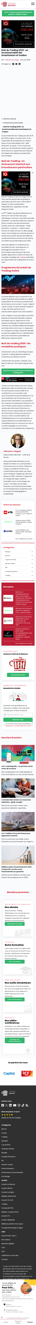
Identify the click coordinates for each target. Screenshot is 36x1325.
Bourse (7, 556)
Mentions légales (7, 1243)
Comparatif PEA (7, 1208)
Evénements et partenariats (12, 1172)
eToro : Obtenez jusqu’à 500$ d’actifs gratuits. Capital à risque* (18, 13)
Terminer (30, 1322)
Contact (4, 1259)
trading (22, 257)
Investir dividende (8, 1220)
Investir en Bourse (8, 1184)
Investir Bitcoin (6, 1188)
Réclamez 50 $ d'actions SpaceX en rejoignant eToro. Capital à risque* (24, 610)
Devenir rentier (10, 563)
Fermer (6, 1322)
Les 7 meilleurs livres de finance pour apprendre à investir (15, 834)
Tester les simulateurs (14, 999)
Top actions (5, 1145)
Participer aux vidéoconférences (15, 1040)
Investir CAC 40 (7, 1200)
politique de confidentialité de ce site (18, 726)
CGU (3, 1247)
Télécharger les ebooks (14, 924)
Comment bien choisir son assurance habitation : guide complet (16, 801)
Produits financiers (11, 571)
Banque (7, 552)
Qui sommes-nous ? (9, 1236)
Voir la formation (14, 961)
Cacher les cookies (18, 1322)
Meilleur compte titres (9, 1212)
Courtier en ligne (7, 1192)
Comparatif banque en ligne (12, 1228)
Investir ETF (5, 1216)
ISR (6, 567)
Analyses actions (7, 1149)
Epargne (4, 1141)
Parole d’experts (7, 1168)
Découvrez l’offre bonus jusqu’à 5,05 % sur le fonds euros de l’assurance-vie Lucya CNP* (24, 621)
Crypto (4, 1133)
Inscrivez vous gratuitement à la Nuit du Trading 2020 (18, 372)
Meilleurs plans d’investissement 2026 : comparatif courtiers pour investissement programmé (16, 869)
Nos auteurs (5, 1240)
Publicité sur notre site (9, 1255)
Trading (7, 575)
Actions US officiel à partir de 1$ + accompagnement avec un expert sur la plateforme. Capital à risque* (24, 634)
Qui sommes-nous (18, 675)
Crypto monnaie (10, 560)
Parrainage (5, 1176)
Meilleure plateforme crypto (12, 1224)
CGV (3, 1251)
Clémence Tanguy (12, 60)
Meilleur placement (8, 1196)
